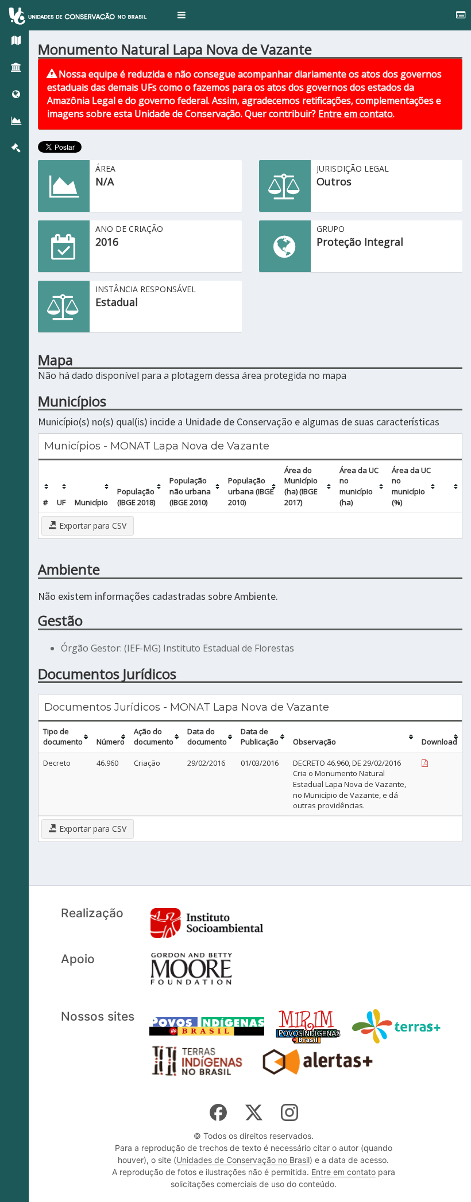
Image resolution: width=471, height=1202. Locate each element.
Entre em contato (355, 113)
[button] (181, 15)
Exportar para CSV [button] (91, 525)
